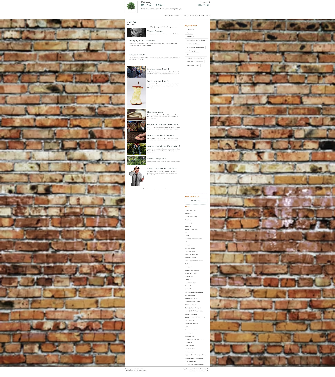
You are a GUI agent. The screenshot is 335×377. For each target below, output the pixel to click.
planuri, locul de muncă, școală (195, 47)
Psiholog (146, 2)
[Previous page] (143, 188)
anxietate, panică (191, 29)
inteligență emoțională (193, 44)
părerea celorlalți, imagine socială (196, 58)
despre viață (130, 24)
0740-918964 (204, 4)
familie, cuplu (190, 36)
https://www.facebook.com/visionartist (135, 370)
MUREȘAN (158, 5)
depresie (189, 33)
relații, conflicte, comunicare (195, 61)
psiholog (189, 54)
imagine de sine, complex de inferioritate (197, 40)
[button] (179, 25)
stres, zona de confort (193, 65)
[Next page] (165, 188)
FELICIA (146, 5)
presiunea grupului (192, 51)
